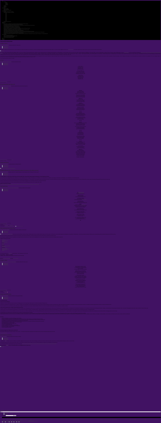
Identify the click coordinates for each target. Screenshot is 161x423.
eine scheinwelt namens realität (68, 419)
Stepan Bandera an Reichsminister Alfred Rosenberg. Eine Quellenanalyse (13, 30)
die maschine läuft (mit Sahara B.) (7, 84)
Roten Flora (10, 253)
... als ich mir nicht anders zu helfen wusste (9, 419)
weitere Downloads (6, 9)
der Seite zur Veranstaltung (6, 258)
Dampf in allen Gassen (5, 240)
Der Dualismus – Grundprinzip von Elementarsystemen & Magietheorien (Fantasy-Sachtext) (16, 23)
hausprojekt (95, 419)
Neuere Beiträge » (7, 410)
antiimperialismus (34, 419)
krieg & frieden (132, 419)
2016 (6, 18)
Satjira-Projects (6, 225)
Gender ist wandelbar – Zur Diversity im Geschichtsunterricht (12, 27)
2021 (6, 14)
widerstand (31, 421)
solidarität (16, 420)
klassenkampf (119, 419)
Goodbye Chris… (4, 43)
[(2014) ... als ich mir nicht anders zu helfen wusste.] (7, 292)
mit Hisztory (6, 292)
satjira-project (10, 421)
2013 (6, 20)
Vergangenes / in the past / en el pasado (9, 12)
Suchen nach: (4, 415)
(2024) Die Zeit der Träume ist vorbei (9, 37)
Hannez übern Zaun (4, 242)
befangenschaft (44, 419)
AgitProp (5, 61)
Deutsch (7, 46)
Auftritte (5, 5)
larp (139, 419)
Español (7, 64)
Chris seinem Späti (70, 49)
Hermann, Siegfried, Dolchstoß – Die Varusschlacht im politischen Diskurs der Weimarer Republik (17, 28)
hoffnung (102, 419)
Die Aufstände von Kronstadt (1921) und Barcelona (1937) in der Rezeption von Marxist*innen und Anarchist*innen (19, 25)
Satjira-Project (4, 22)
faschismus (75, 419)
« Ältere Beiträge (2, 410)
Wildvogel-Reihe (5, 224)
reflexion (156, 419)
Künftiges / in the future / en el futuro (9, 11)
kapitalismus (114, 419)
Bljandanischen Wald (81, 192)
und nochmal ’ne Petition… (6, 334)
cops (47, 419)
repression (4, 421)
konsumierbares (126, 419)
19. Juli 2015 (2, 61)
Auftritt (5, 229)
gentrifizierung (90, 419)
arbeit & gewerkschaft (39, 419)
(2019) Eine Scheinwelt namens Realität (9, 36)
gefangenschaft (84, 419)
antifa (31, 419)
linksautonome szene (149, 419)
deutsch (6, 2)
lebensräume (142, 419)
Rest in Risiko (4, 246)
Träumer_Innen (3, 260)
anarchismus (24, 419)
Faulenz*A (3, 241)
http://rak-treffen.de (15, 258)
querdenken (153, 419)
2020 (6, 15)
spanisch (6, 4)
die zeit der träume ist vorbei (59, 419)
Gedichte (5, 1)
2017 (6, 17)
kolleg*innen (122, 419)
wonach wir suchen (4, 248)
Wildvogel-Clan (83, 204)
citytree (2, 60)
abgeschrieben (20, 419)
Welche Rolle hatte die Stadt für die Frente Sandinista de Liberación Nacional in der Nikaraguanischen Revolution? (19, 31)
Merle (3, 244)
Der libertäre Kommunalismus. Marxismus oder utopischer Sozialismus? (13, 24)
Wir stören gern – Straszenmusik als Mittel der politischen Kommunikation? (14, 32)
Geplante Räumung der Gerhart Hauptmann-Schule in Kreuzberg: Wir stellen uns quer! (19, 170)
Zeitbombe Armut (4, 249)
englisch (6, 3)
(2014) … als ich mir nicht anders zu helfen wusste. (10, 35)
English (7, 47)
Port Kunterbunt (4, 186)
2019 (6, 16)
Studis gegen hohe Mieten (5, 294)
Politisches (5, 6)
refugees (158, 419)
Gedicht (10, 61)
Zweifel (3, 250)
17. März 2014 (2, 229)
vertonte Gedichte (6, 8)
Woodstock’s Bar (126, 52)
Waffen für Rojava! (4, 162)
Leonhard (3, 243)
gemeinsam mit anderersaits (7, 21)
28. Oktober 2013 (2, 295)
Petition (7, 345)
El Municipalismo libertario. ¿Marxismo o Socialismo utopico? (12, 26)
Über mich (3, 38)
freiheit (78, 419)
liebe (145, 419)
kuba (137, 419)
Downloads (3, 7)
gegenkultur (87, 419)
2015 (6, 19)
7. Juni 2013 (2, 336)
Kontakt (3, 39)
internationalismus (108, 419)
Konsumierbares (4, 34)
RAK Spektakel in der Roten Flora (7, 228)
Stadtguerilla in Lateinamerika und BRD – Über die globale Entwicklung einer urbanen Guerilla (16, 29)
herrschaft (98, 419)
